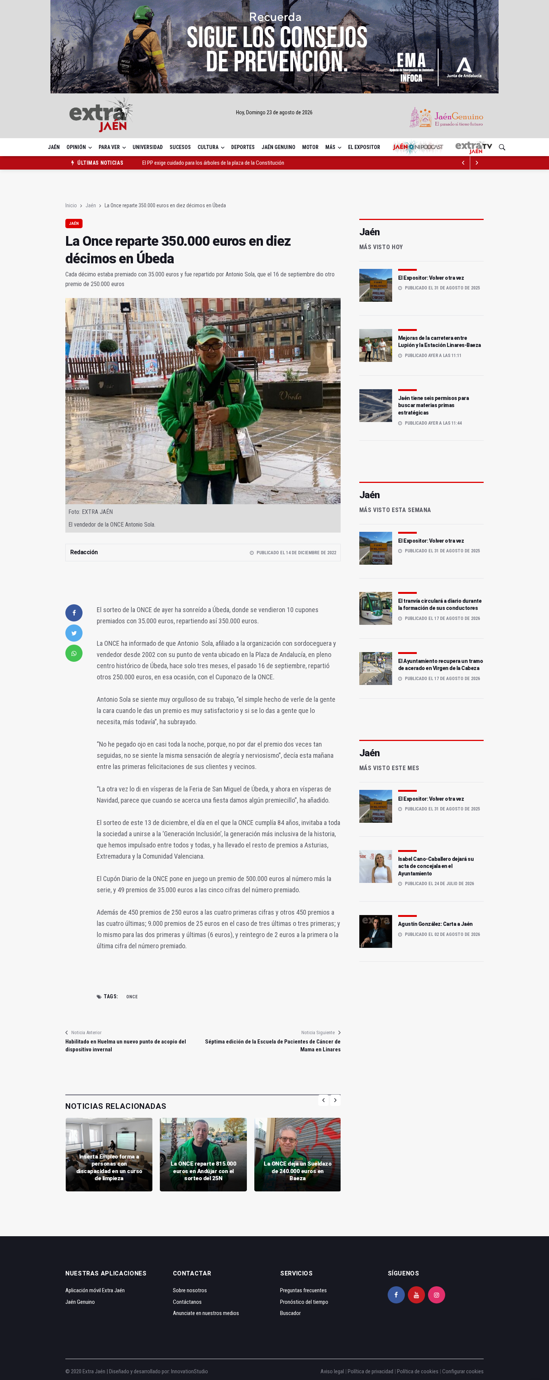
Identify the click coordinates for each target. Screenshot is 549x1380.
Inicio (71, 205)
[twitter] (74, 633)
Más (330, 147)
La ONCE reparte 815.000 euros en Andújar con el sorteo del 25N (203, 1171)
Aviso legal (332, 1371)
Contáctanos (187, 1302)
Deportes (243, 147)
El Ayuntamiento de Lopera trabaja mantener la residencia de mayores (217, 162)
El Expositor (364, 147)
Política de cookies (417, 1371)
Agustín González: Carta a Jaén (435, 924)
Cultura (208, 147)
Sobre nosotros (190, 1290)
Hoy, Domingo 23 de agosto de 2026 (274, 112)
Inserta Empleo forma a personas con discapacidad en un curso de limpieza (109, 1167)
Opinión (76, 147)
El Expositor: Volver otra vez (431, 278)
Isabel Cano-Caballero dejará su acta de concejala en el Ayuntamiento (436, 866)
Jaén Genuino (278, 147)
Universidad (148, 147)
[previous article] (477, 163)
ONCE (132, 996)
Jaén (54, 147)
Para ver (109, 147)
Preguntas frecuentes (303, 1290)
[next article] (463, 163)
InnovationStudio (189, 1371)
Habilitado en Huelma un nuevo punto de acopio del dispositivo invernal (125, 1045)
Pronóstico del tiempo (304, 1302)
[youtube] (416, 1294)
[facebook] (74, 612)
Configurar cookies (463, 1371)
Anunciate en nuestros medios (206, 1313)
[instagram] (436, 1294)
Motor (310, 147)
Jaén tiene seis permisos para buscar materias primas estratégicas (433, 405)
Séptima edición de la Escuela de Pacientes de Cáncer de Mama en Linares (272, 1045)
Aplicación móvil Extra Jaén (95, 1290)
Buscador (290, 1313)
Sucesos (180, 147)
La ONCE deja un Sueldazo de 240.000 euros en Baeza (297, 1171)
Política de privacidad (370, 1371)
